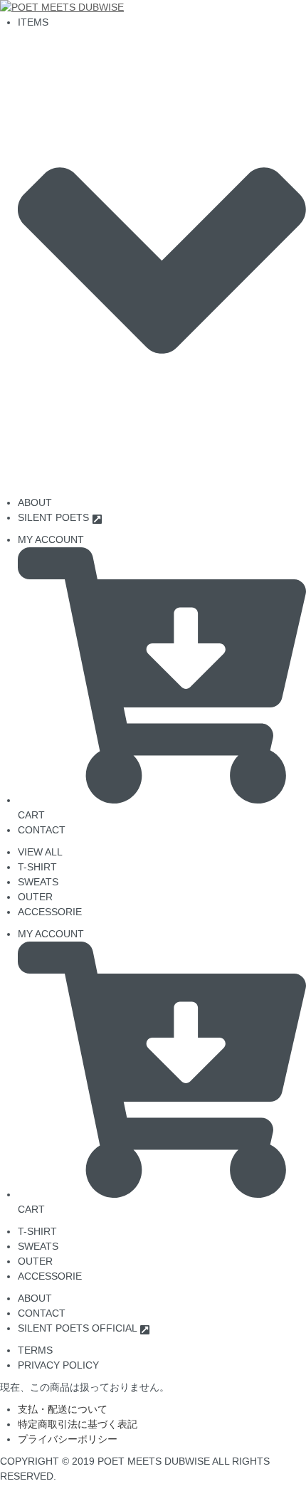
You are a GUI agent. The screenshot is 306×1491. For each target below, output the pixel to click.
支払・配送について (62, 1409)
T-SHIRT (37, 867)
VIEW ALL (40, 852)
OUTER (35, 896)
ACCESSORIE (50, 911)
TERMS (35, 1350)
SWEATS (38, 881)
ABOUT (35, 1298)
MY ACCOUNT (51, 539)
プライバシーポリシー (67, 1439)
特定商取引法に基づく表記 (77, 1424)
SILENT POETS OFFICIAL (78, 1328)
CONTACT (41, 830)
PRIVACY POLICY (58, 1365)
